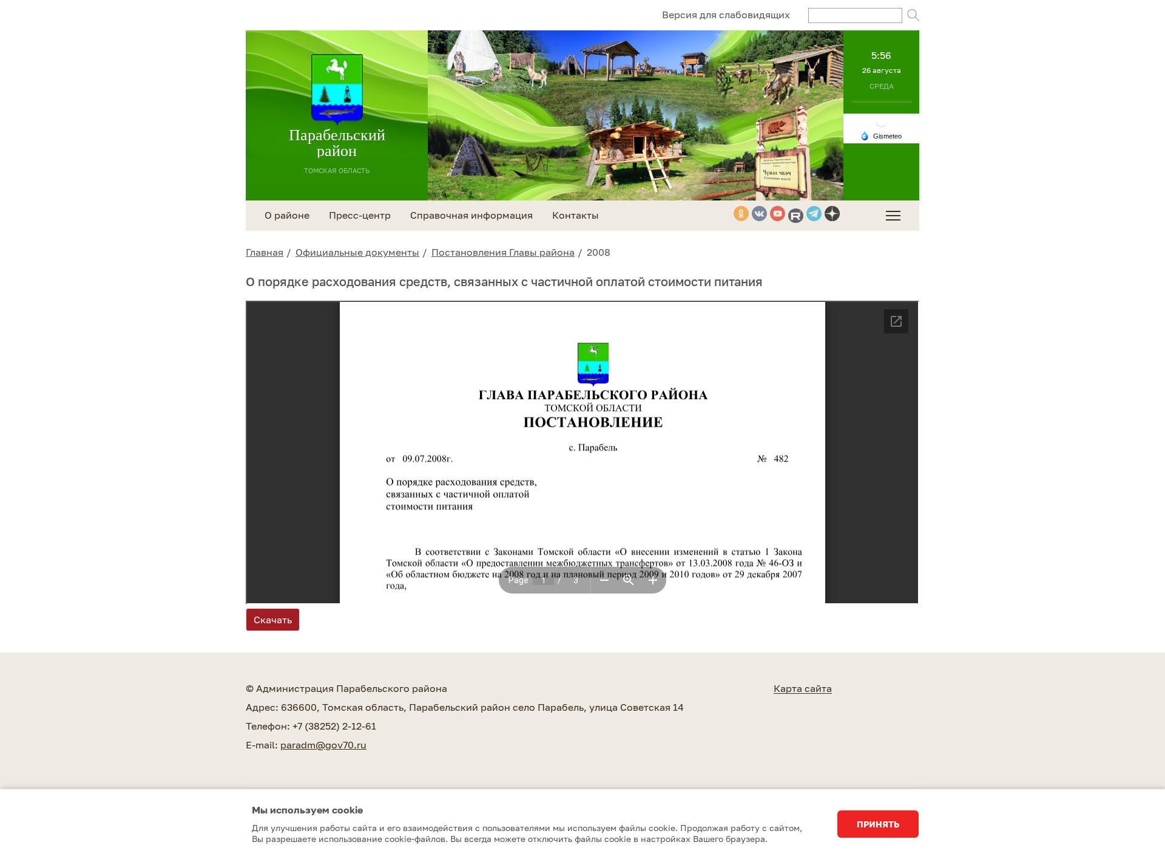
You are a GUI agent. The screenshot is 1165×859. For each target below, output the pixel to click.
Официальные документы (357, 252)
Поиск (913, 15)
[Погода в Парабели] (881, 120)
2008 (598, 252)
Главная (264, 252)
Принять (878, 824)
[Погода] (881, 135)
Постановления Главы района (503, 252)
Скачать (273, 620)
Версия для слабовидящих (726, 15)
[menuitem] (893, 215)
